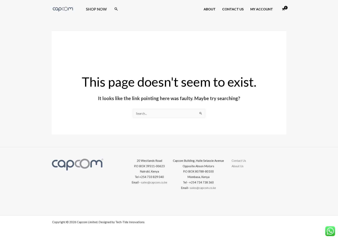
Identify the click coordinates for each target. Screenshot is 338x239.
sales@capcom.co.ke (154, 182)
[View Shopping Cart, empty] (283, 9)
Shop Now (96, 9)
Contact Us (233, 9)
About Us (238, 166)
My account (261, 9)
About (210, 9)
